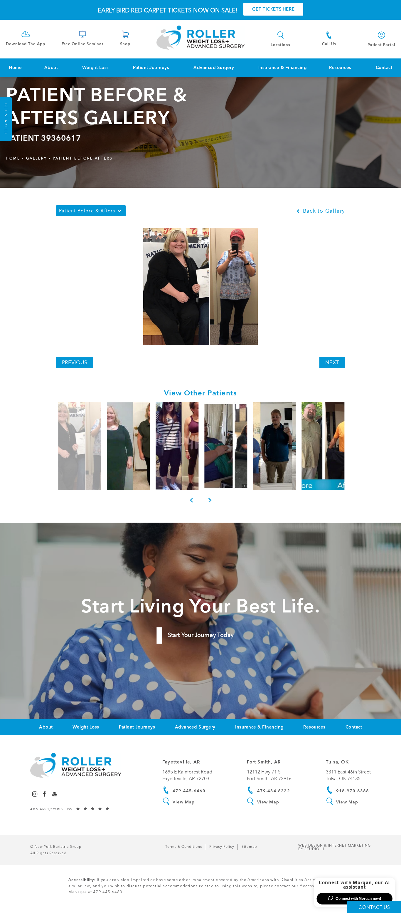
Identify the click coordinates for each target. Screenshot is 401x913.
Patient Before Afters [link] (83, 158)
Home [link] (15, 67)
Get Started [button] (6, 119)
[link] (25, 37)
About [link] (51, 67)
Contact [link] (384, 67)
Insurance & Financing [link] (282, 67)
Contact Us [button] (374, 907)
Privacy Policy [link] (221, 847)
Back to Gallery (323, 211)
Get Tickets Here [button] (273, 9)
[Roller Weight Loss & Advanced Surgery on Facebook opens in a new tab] (44, 794)
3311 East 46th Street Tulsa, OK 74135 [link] (348, 775)
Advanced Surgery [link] (213, 67)
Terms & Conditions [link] (183, 847)
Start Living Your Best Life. (200, 605)
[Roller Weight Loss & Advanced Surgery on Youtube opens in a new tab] (55, 794)
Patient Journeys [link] (151, 67)
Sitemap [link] (249, 847)
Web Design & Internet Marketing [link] (334, 847)
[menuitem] (15, 67)
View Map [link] (184, 802)
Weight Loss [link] (95, 67)
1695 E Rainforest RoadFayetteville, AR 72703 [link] (187, 775)
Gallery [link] (36, 158)
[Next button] (210, 500)
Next (332, 362)
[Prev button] (191, 500)
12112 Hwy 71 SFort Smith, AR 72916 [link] (269, 775)
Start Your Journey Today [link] (200, 635)
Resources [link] (340, 67)
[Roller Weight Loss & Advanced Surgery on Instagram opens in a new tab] (34, 794)
